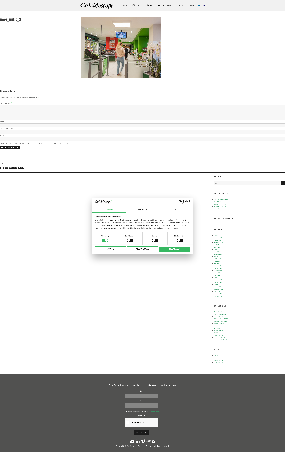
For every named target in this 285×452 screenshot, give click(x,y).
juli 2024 (216, 245)
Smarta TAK (124, 5)
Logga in (216, 355)
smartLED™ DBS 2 (220, 206)
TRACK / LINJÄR (219, 337)
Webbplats (5, 135)
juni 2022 (217, 273)
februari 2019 (218, 287)
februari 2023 (218, 263)
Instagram (153, 441)
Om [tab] (176, 209)
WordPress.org (218, 362)
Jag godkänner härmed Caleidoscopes (143, 411)
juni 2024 (217, 247)
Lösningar (167, 5)
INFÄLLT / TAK (219, 323)
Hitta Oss (150, 385)
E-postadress (7, 128)
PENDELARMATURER (221, 335)
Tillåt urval (142, 249)
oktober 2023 (218, 259)
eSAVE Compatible (220, 314)
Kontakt (191, 5)
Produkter (148, 5)
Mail (132, 441)
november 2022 (218, 270)
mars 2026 (217, 235)
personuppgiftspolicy (154, 411)
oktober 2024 (218, 240)
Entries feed (217, 358)
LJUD (215, 326)
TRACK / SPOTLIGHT (220, 340)
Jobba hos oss (168, 385)
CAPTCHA (141, 416)
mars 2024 (217, 252)
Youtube (148, 441)
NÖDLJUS (217, 328)
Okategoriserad (218, 330)
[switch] (130, 240)
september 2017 (219, 289)
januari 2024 (218, 256)
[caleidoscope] (97, 6)
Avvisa (110, 249)
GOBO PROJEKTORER (221, 319)
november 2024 (218, 238)
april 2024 (217, 249)
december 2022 (218, 268)
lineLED (216, 209)
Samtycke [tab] (109, 209)
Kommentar (6, 103)
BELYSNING (218, 312)
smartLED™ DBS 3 (220, 204)
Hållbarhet (136, 5)
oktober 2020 (218, 284)
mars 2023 (217, 261)
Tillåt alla (174, 249)
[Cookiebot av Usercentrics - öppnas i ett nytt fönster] (180, 202)
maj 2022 (217, 275)
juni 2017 (217, 291)
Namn (3, 121)
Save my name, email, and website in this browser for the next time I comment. (36, 144)
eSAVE (157, 5)
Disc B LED (217, 202)
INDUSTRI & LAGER (220, 321)
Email (142, 401)
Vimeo (143, 441)
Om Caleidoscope (119, 385)
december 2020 (218, 280)
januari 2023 (218, 266)
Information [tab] (142, 209)
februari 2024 (218, 254)
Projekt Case (180, 5)
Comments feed (218, 360)
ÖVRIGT (216, 333)
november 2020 (218, 282)
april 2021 (217, 277)
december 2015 (218, 294)
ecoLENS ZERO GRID (221, 199)
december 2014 (218, 296)
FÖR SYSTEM (218, 316)
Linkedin (137, 441)
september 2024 (219, 242)
